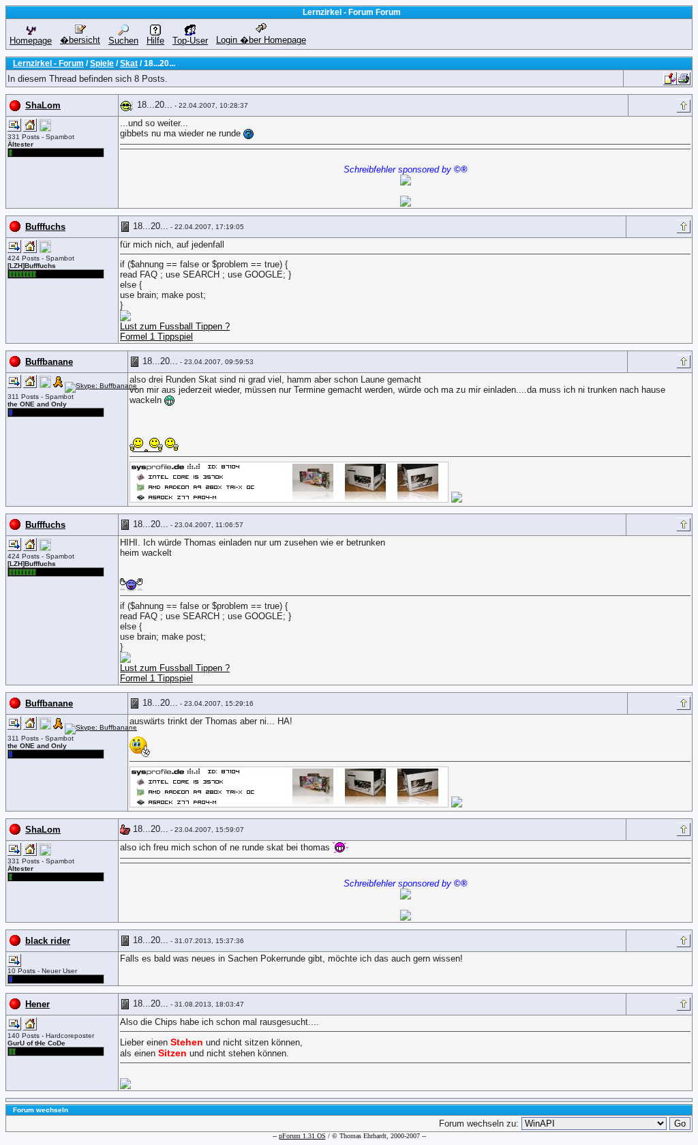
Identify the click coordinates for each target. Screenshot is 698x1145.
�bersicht (80, 40)
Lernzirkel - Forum (48, 63)
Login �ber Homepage (261, 40)
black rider (47, 941)
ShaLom (43, 105)
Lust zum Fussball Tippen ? (175, 326)
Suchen (123, 40)
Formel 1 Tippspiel (156, 336)
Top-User (190, 40)
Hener (37, 1004)
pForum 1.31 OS (302, 1136)
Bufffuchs (45, 227)
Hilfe (155, 40)
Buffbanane (49, 362)
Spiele (102, 63)
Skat (129, 63)
